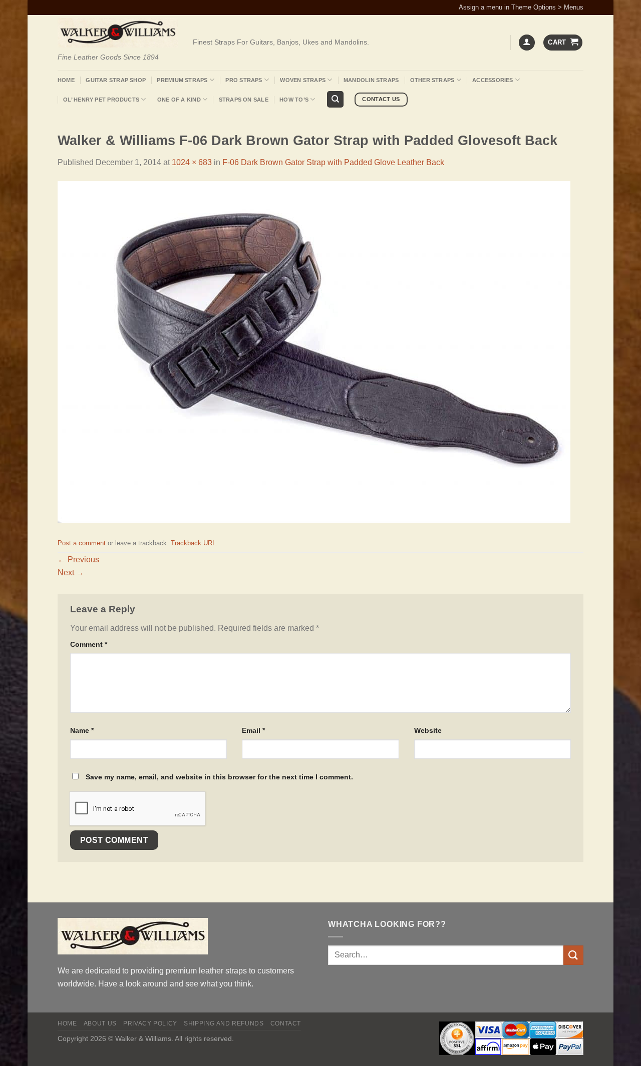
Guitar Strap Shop (116, 80)
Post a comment (82, 543)
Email (253, 730)
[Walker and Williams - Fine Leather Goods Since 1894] (118, 33)
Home (66, 80)
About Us (100, 1023)
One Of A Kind (179, 100)
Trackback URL (193, 543)
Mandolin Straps (371, 80)
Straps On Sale (243, 100)
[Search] (335, 99)
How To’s (293, 100)
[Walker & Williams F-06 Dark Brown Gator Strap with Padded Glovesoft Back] (314, 351)
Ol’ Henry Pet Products (101, 100)
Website (428, 730)
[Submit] (573, 955)
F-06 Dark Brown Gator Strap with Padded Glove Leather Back (333, 162)
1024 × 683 (192, 162)
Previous (78, 559)
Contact (285, 1023)
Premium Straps (182, 80)
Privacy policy (150, 1023)
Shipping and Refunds (223, 1023)
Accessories (492, 80)
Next (71, 572)
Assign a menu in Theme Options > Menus (521, 7)
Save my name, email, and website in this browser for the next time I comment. (219, 777)
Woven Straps (303, 80)
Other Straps (432, 80)
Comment (88, 644)
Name (82, 730)
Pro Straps (243, 80)
